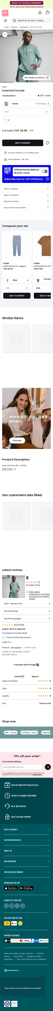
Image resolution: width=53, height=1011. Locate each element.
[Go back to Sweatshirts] (5, 34)
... (2, 27)
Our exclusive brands (13, 872)
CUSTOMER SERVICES (12, 840)
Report (35, 676)
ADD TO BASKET (22, 143)
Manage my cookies (34, 956)
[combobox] (26, 604)
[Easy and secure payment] (48, 207)
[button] (47, 12)
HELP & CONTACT (11, 829)
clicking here (37, 775)
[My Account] (40, 12)
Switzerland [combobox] (12, 970)
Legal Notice (8, 959)
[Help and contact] (48, 201)
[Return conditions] (48, 195)
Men (7, 27)
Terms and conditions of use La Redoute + (32, 959)
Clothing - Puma (29, 732)
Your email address (11, 761)
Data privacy (18, 956)
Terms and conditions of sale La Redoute (18, 954)
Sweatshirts (24, 27)
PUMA (4, 87)
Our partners (10, 861)
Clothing (14, 27)
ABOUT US (8, 851)
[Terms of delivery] (48, 189)
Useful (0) (19, 676)
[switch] (31, 171)
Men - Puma (11, 732)
